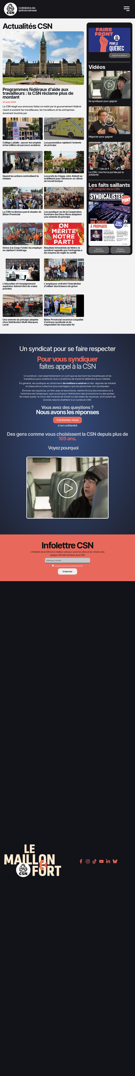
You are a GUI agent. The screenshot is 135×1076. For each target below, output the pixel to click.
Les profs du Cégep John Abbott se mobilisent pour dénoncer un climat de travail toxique (63, 178)
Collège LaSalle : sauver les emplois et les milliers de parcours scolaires (22, 143)
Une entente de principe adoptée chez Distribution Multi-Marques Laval (20, 322)
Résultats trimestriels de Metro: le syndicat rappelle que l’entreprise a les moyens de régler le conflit (63, 250)
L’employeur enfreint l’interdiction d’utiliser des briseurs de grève (62, 285)
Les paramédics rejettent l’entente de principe (62, 143)
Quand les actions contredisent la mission (21, 177)
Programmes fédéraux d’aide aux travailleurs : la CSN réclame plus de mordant (38, 93)
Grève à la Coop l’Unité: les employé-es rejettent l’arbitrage (23, 249)
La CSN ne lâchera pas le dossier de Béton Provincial (22, 213)
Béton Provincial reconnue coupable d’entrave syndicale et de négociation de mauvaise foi (63, 322)
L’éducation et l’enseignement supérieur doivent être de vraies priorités (20, 286)
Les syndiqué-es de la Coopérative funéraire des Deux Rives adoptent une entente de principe (63, 214)
